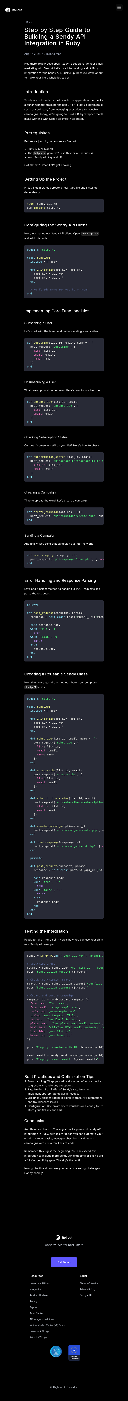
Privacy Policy (87, 1289)
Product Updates (39, 1295)
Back (29, 22)
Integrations (36, 1289)
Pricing (33, 1301)
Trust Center (36, 1313)
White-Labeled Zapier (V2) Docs (47, 1325)
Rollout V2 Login (39, 1337)
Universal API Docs (40, 1283)
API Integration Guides (42, 1319)
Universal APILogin (40, 1331)
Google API (86, 1295)
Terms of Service (89, 1283)
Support (34, 1307)
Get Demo (64, 1262)
